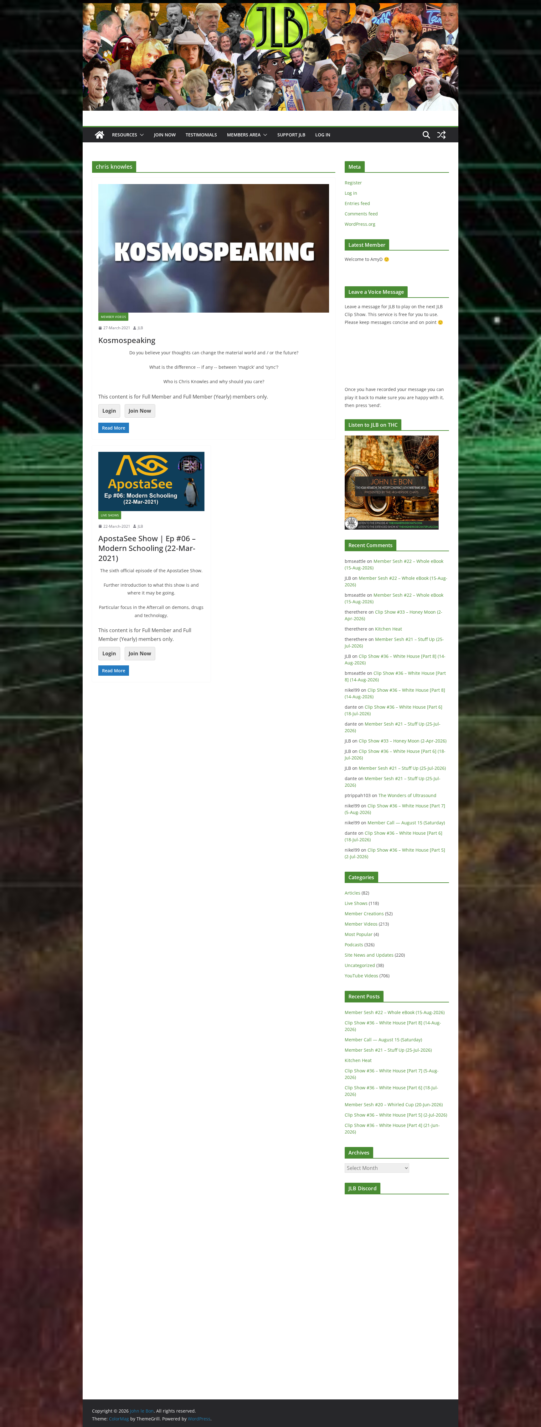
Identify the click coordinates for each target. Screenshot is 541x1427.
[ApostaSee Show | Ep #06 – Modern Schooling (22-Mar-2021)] (151, 481)
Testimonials (201, 135)
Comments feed (361, 214)
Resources (124, 135)
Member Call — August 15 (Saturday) (406, 823)
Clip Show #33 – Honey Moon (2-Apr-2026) (402, 741)
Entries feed (357, 203)
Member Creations (364, 914)
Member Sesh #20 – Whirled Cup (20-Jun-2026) (394, 1104)
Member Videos (113, 316)
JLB (140, 327)
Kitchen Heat (388, 629)
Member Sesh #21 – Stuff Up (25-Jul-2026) (402, 768)
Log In (322, 135)
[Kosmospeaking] (213, 248)
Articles (352, 893)
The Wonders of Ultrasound (407, 795)
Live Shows (110, 515)
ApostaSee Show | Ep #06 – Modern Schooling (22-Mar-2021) (147, 548)
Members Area (243, 135)
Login (109, 410)
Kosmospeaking (126, 340)
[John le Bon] (270, 7)
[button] (140, 134)
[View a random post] (441, 134)
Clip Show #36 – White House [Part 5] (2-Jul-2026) (396, 1115)
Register (353, 183)
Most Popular (359, 934)
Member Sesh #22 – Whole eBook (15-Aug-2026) (395, 1012)
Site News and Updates (369, 955)
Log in (351, 193)
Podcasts (354, 945)
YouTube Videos (361, 976)
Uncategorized (360, 965)
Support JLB (291, 135)
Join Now (140, 410)
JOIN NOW (165, 135)
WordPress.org (360, 224)
